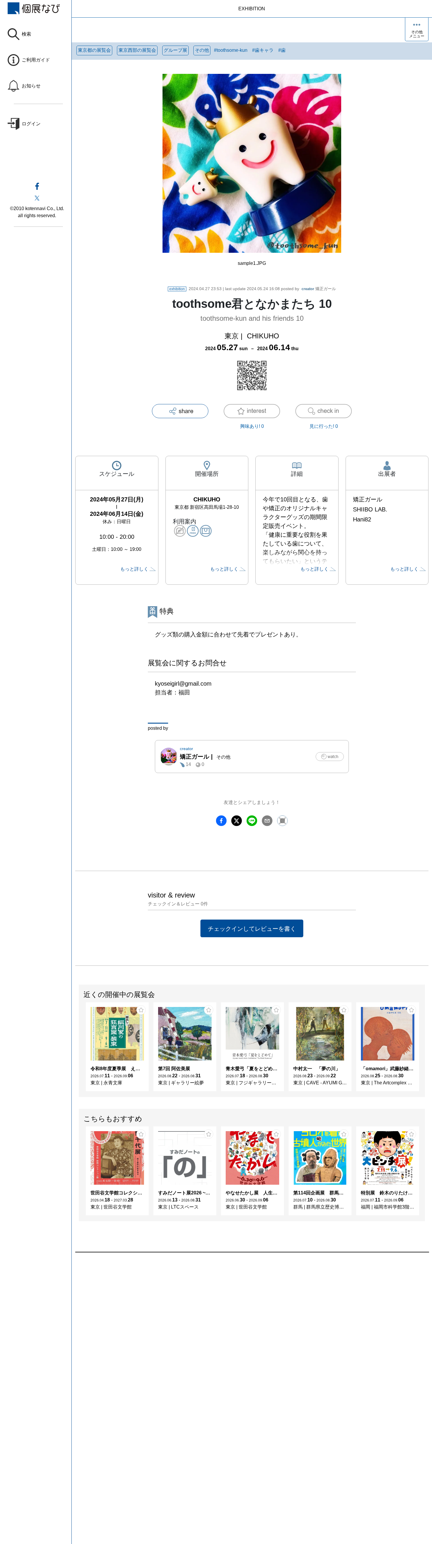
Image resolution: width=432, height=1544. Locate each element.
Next (425, 1050)
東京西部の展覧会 (137, 50)
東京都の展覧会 (94, 50)
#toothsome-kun (230, 50)
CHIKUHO (263, 336)
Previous (79, 1050)
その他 (202, 50)
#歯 (282, 50)
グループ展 (175, 50)
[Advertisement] (251, 1319)
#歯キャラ (263, 50)
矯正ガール (319, 288)
